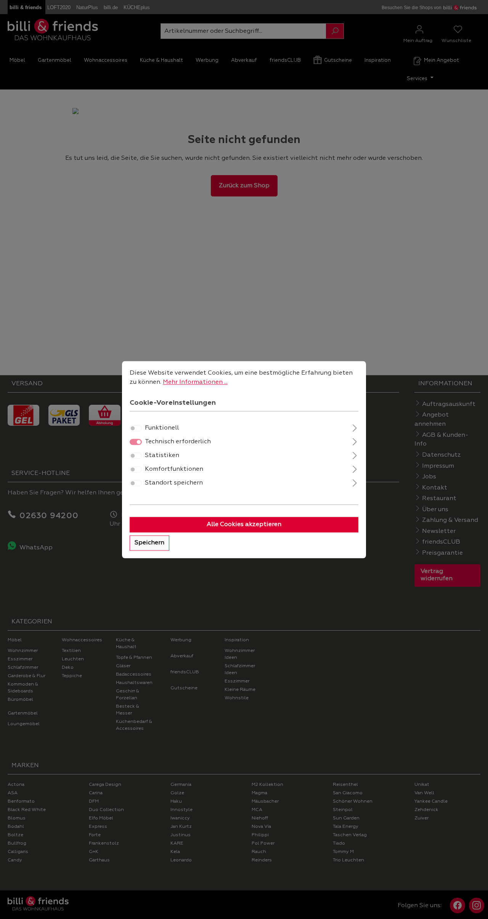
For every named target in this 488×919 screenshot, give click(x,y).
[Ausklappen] (354, 427)
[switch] (136, 428)
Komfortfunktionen (174, 469)
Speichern (149, 543)
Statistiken (162, 455)
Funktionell (162, 428)
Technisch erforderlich (178, 442)
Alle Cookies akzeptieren (244, 524)
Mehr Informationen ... (195, 382)
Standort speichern (174, 483)
